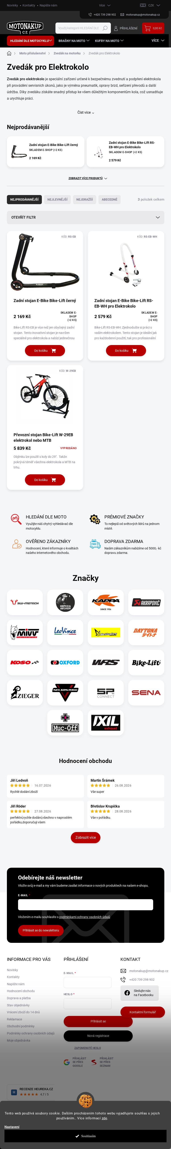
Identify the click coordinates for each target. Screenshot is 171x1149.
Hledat (105, 28)
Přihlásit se (98, 1021)
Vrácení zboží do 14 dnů (23, 1012)
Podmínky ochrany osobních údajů (31, 1033)
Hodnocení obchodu (85, 761)
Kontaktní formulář (143, 1012)
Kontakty (28, 5)
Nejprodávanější (24, 199)
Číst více (84, 112)
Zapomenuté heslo (87, 1048)
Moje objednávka (18, 1040)
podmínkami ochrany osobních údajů (84, 917)
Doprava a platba (19, 998)
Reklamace (14, 1019)
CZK (151, 5)
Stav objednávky (18, 1005)
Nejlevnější (57, 199)
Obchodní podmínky (21, 1026)
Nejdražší (84, 199)
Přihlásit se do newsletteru (41, 930)
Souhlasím (88, 1136)
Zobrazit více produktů (86, 178)
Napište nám (48, 5)
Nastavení (11, 1127)
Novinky (12, 5)
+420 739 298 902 (142, 979)
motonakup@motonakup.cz (148, 971)
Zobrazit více (85, 837)
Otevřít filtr (23, 217)
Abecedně (109, 199)
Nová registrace (98, 1036)
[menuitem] (30, 41)
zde (104, 1118)
